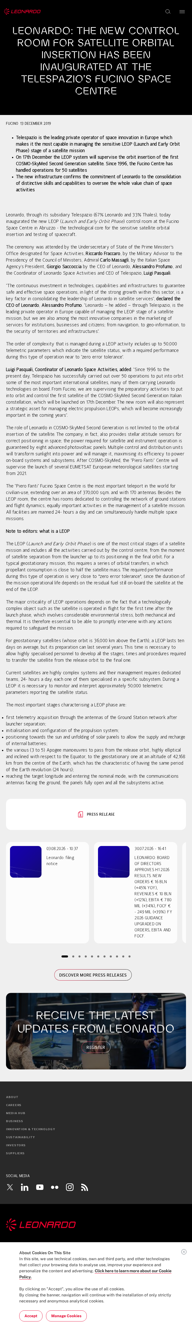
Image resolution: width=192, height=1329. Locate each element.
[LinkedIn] (24, 1187)
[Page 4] (85, 956)
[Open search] (168, 11)
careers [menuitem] (14, 1105)
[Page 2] (73, 956)
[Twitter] (10, 1187)
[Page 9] (117, 956)
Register (96, 1047)
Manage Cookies (66, 1316)
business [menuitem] (14, 1121)
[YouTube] (40, 1187)
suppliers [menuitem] (15, 1153)
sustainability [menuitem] (20, 1137)
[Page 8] (111, 956)
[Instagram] (70, 1187)
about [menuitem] (12, 1097)
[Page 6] (98, 956)
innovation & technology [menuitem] (30, 1129)
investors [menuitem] (16, 1145)
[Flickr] (54, 1187)
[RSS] (84, 1187)
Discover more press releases (93, 975)
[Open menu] (182, 11)
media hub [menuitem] (15, 1113)
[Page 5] (92, 956)
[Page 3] (79, 956)
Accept (30, 1316)
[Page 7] (104, 956)
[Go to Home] (96, 1225)
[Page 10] (123, 956)
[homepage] (22, 11)
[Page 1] (65, 956)
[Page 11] (129, 956)
